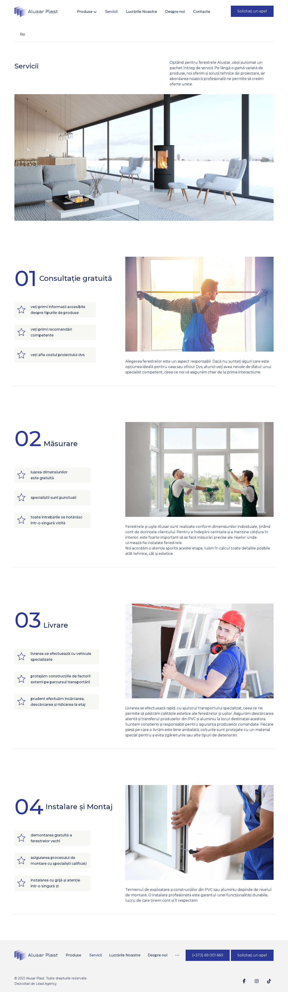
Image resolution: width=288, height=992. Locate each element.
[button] (177, 955)
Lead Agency (46, 984)
